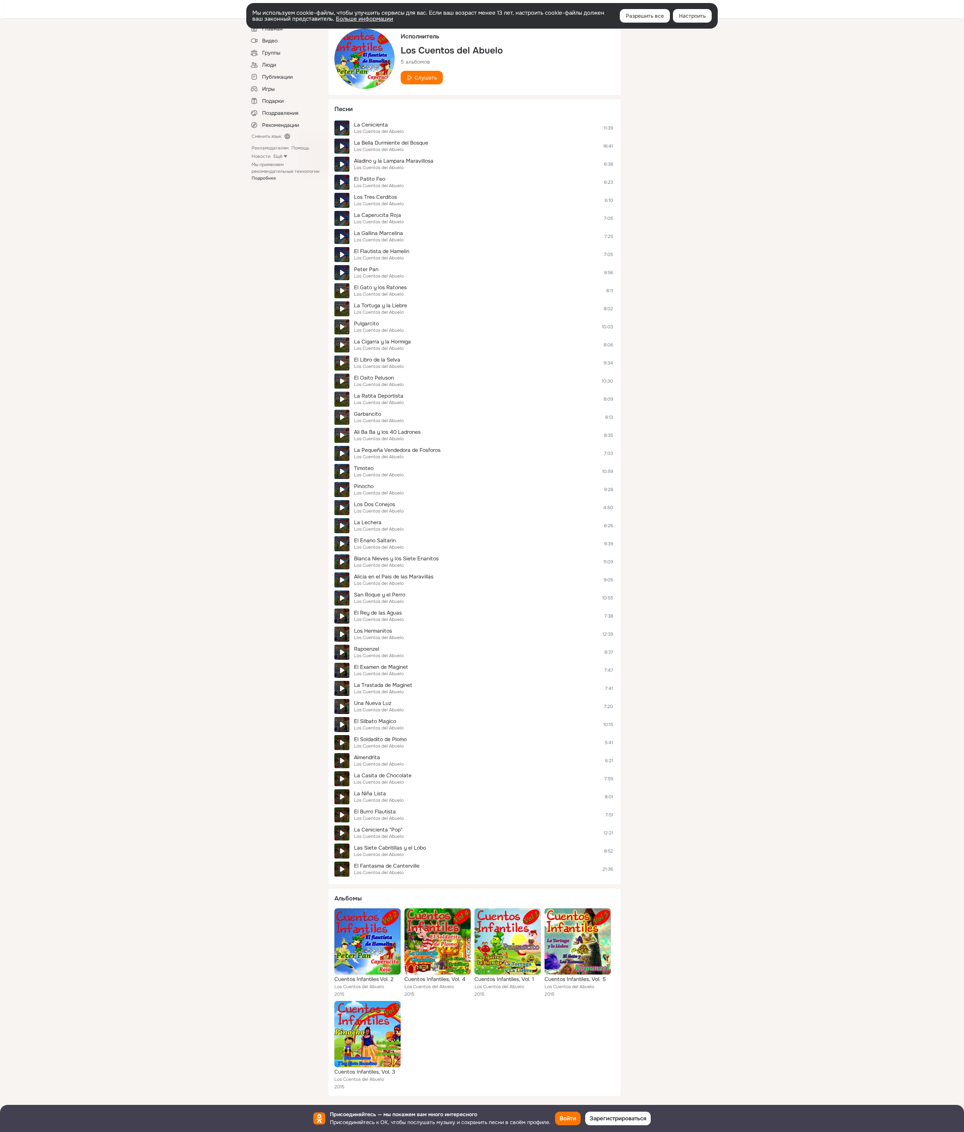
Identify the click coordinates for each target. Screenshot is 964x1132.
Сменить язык (266, 136)
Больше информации (364, 19)
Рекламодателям (270, 148)
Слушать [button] (426, 77)
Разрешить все (645, 15)
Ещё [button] (277, 156)
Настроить (692, 15)
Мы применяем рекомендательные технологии (285, 171)
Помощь (300, 148)
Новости (261, 156)
